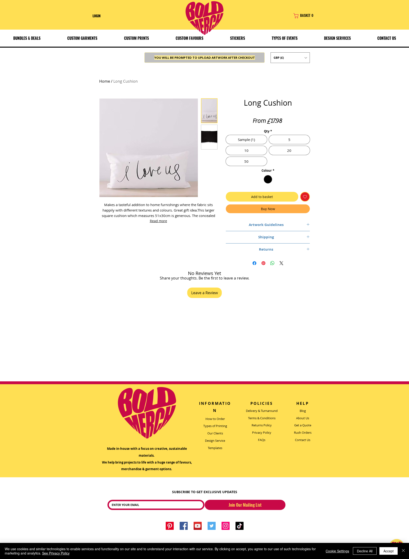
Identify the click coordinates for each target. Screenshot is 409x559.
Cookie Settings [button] (337, 551)
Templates (215, 448)
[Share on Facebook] (254, 263)
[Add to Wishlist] (305, 197)
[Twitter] (212, 526)
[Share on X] (281, 263)
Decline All (365, 551)
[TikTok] (240, 526)
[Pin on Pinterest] (263, 263)
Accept (388, 551)
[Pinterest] (170, 526)
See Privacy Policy (56, 553)
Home (104, 81)
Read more (158, 221)
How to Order (215, 419)
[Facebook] (184, 526)
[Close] (403, 551)
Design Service (215, 440)
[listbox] (290, 57)
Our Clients (215, 433)
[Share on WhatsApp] (272, 263)
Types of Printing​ (215, 426)
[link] (312, 15)
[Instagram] (226, 526)
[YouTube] (198, 526)
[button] (82, 38)
